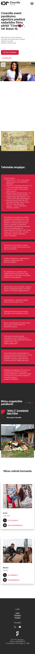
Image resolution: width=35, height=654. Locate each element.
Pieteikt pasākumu (9, 52)
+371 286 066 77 (13, 575)
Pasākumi (17, 615)
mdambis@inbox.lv (13, 580)
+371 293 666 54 (13, 520)
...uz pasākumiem (6, 58)
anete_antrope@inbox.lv (15, 525)
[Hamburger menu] (32, 3)
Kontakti (17, 618)
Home (17, 613)
